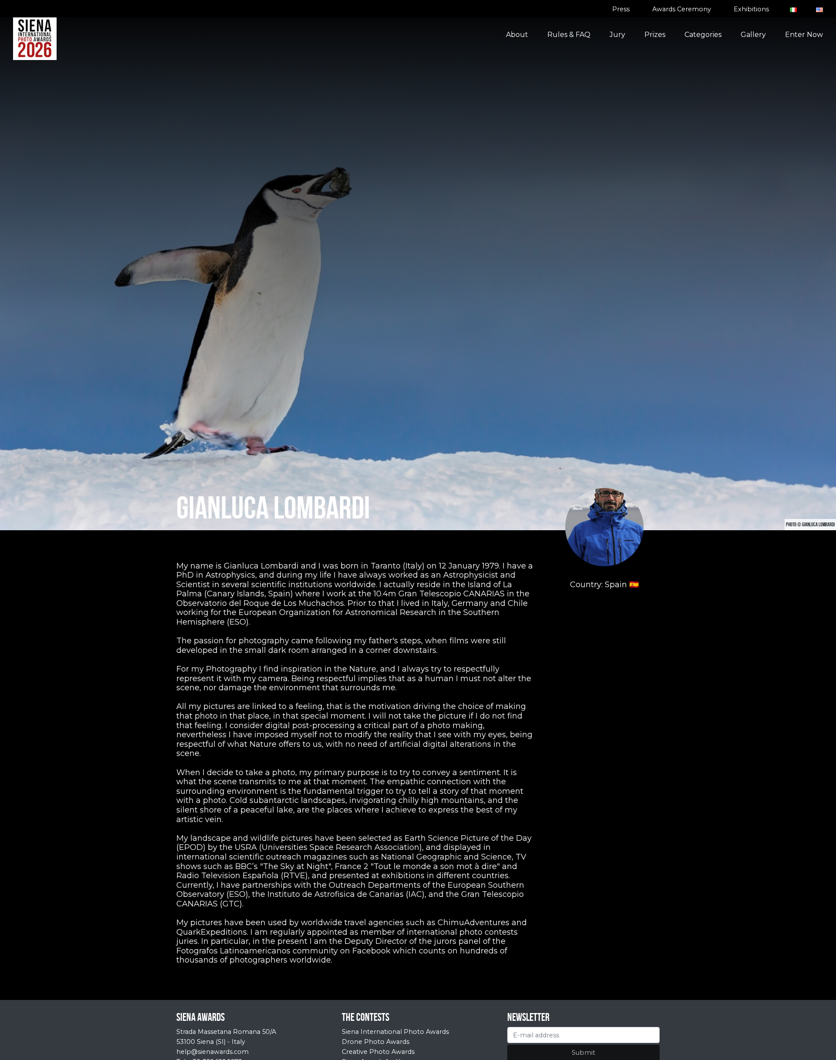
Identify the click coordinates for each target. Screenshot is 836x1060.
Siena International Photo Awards (395, 1032)
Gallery (753, 34)
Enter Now (804, 34)
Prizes (654, 34)
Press (621, 9)
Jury (617, 34)
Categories (702, 34)
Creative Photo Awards (378, 1052)
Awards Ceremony (681, 9)
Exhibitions (751, 9)
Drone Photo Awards (375, 1042)
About (517, 34)
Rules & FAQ (568, 34)
